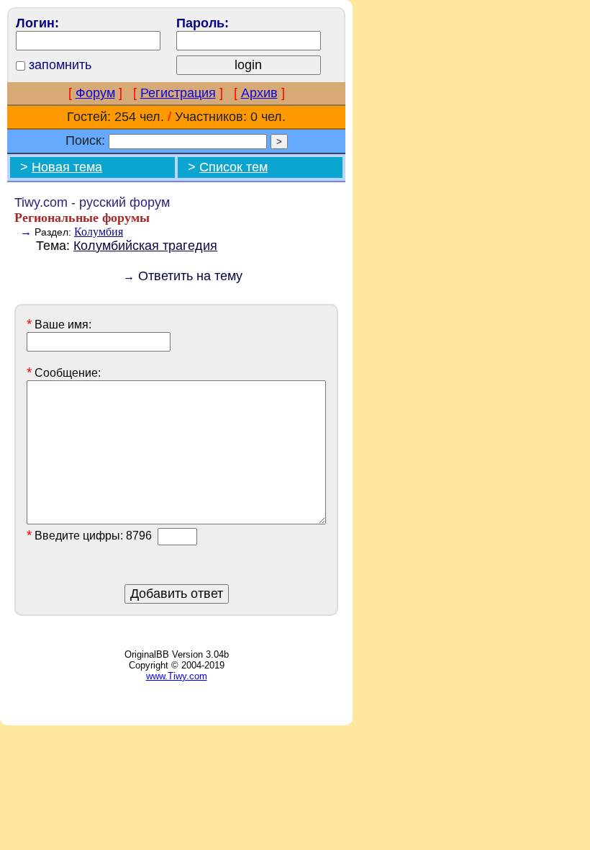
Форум (95, 93)
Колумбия (98, 231)
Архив (259, 93)
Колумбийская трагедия (145, 245)
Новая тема (67, 167)
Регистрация (178, 93)
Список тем (233, 167)
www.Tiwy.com (176, 676)
